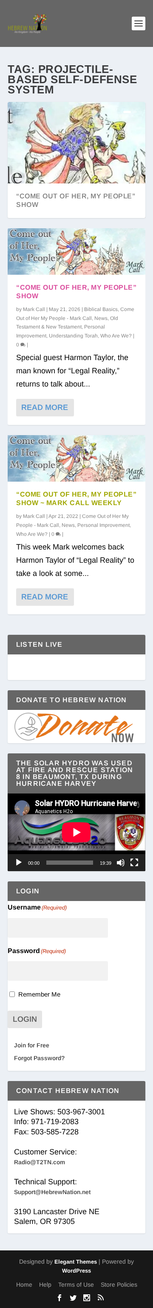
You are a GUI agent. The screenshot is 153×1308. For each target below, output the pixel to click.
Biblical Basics (101, 309)
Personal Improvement (103, 525)
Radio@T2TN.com (39, 1162)
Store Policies (119, 1284)
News (101, 318)
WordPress (76, 1270)
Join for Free (31, 1045)
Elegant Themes (75, 1262)
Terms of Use (76, 1284)
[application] (76, 832)
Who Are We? (116, 336)
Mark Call (34, 309)
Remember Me (39, 994)
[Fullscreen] (134, 862)
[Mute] (120, 862)
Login (25, 1019)
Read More (44, 407)
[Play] (18, 862)
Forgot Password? (39, 1058)
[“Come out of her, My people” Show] (76, 251)
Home (24, 1284)
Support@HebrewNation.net (52, 1192)
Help (45, 1284)
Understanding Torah (73, 336)
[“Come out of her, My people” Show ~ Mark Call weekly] (76, 458)
